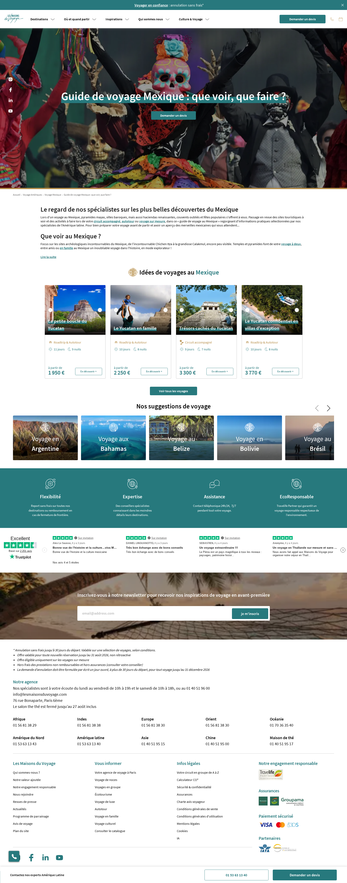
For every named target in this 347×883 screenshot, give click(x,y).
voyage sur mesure (152, 221)
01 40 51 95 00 (217, 743)
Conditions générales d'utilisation (200, 816)
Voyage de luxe (105, 802)
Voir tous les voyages (173, 391)
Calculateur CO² (187, 780)
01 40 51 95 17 (281, 743)
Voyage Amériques (32, 194)
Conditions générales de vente (197, 809)
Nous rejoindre (23, 794)
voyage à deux (291, 244)
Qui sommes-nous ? (26, 772)
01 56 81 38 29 (24, 725)
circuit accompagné (107, 221)
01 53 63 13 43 (24, 743)
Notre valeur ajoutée (27, 780)
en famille (66, 248)
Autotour (101, 809)
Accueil (16, 194)
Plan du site (21, 831)
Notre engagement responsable (34, 787)
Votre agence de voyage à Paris (115, 772)
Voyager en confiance (151, 5)
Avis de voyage (23, 824)
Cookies (182, 831)
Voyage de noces (106, 780)
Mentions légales (188, 824)
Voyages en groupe (108, 787)
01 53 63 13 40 (236, 875)
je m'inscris (250, 613)
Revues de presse (24, 802)
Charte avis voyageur (191, 802)
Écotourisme (103, 794)
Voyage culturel (105, 824)
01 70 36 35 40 (281, 725)
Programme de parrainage (31, 816)
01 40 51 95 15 (153, 743)
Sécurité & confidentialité (194, 787)
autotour (128, 221)
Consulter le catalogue (110, 831)
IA (178, 838)
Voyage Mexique (53, 194)
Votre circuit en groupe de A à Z (198, 772)
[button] (14, 18)
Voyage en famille (107, 816)
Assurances (184, 794)
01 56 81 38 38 (89, 725)
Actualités (19, 809)
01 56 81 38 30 (153, 725)
